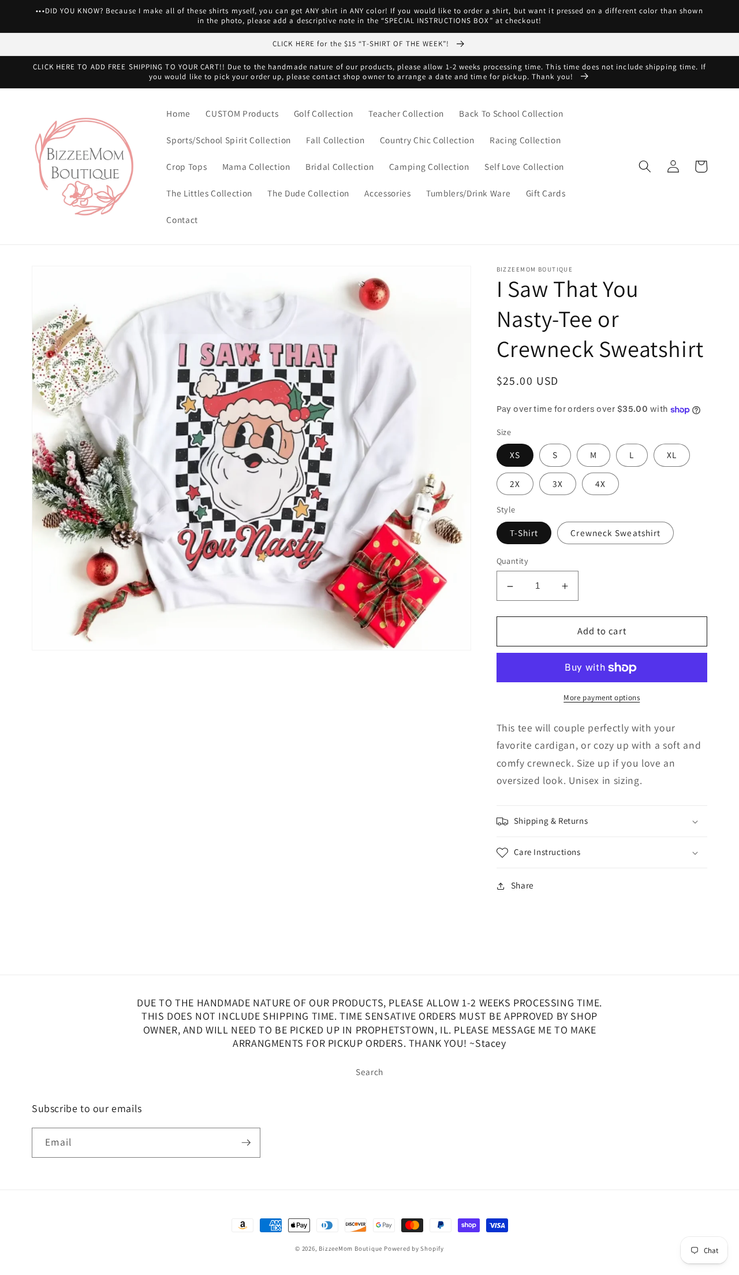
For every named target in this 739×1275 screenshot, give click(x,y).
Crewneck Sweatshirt (615, 533)
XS (515, 455)
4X (600, 483)
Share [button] (522, 885)
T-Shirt (524, 533)
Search (369, 1071)
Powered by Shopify (414, 1248)
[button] (645, 166)
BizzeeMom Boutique (351, 1248)
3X (558, 483)
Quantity (513, 561)
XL (672, 455)
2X (515, 483)
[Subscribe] (246, 1143)
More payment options (601, 698)
